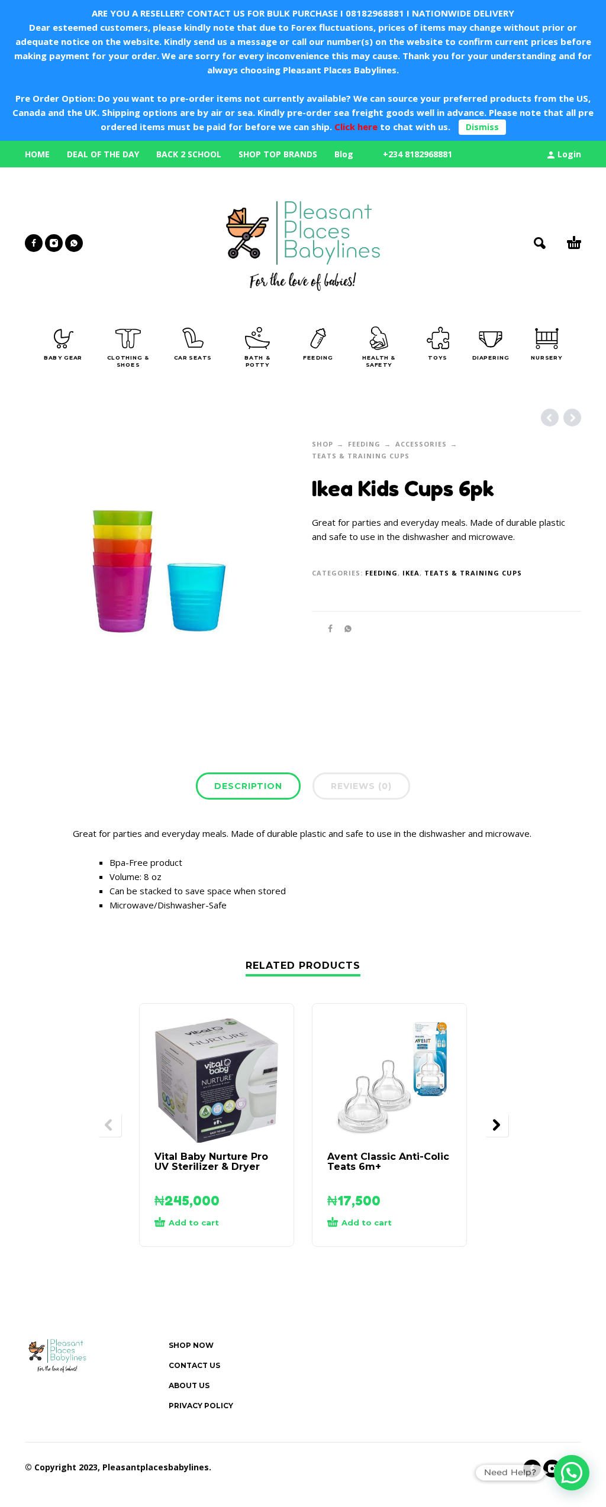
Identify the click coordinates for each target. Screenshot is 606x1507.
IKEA (411, 572)
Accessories (421, 443)
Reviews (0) (361, 786)
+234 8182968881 (417, 154)
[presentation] (109, 1125)
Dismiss (482, 126)
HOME (37, 154)
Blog (343, 154)
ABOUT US (189, 1385)
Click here (355, 126)
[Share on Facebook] (327, 628)
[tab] (248, 788)
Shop (322, 443)
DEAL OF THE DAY (103, 154)
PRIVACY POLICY (201, 1405)
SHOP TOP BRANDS (277, 154)
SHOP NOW (191, 1345)
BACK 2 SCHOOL (188, 154)
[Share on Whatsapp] (344, 628)
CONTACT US (194, 1365)
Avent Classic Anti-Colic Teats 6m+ (388, 1161)
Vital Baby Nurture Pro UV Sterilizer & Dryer (211, 1161)
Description (248, 786)
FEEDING (364, 443)
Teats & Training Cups (361, 455)
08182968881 (375, 13)
